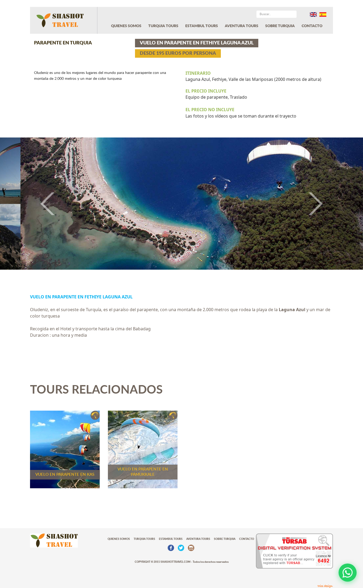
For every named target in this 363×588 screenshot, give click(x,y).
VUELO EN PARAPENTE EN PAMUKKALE (142, 472)
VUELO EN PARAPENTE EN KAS (64, 475)
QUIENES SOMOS (126, 26)
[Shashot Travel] (64, 20)
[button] (27, 203)
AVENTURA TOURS (241, 26)
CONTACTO (312, 26)
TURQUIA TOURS (163, 26)
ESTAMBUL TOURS (201, 26)
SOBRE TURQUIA (280, 26)
